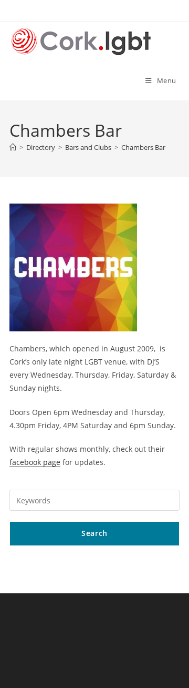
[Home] (12, 147)
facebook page (34, 462)
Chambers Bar (143, 147)
